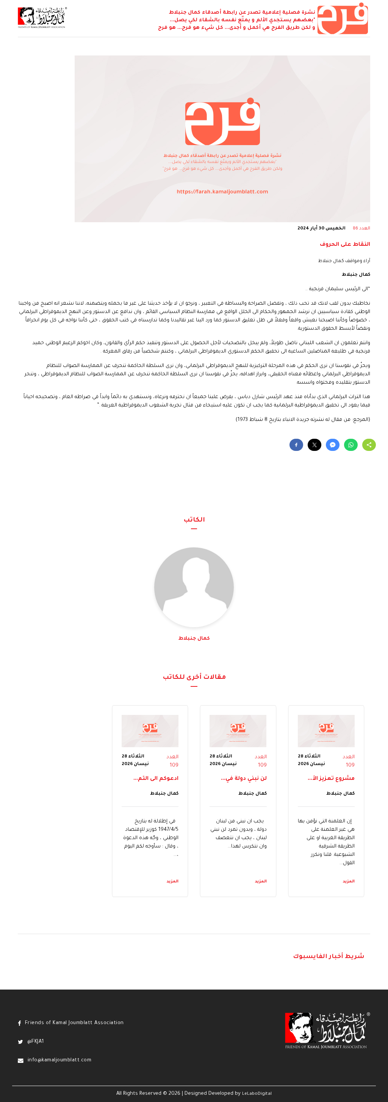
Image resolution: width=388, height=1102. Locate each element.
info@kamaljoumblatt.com (59, 1060)
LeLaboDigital (257, 1094)
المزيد (349, 881)
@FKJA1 (35, 1042)
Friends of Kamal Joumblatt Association (74, 1023)
